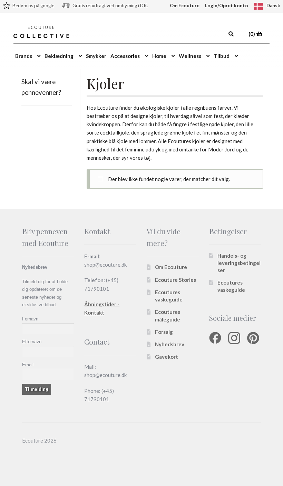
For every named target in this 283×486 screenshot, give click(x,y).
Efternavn (31, 341)
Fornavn (30, 318)
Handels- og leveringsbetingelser (239, 262)
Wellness (190, 56)
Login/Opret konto (226, 5)
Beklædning (59, 56)
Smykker (96, 56)
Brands (23, 56)
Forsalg (164, 332)
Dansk (273, 5)
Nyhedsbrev (169, 344)
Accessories (125, 56)
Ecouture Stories (175, 280)
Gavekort (166, 357)
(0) (252, 34)
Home (159, 56)
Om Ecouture (184, 5)
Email (27, 364)
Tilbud (222, 56)
